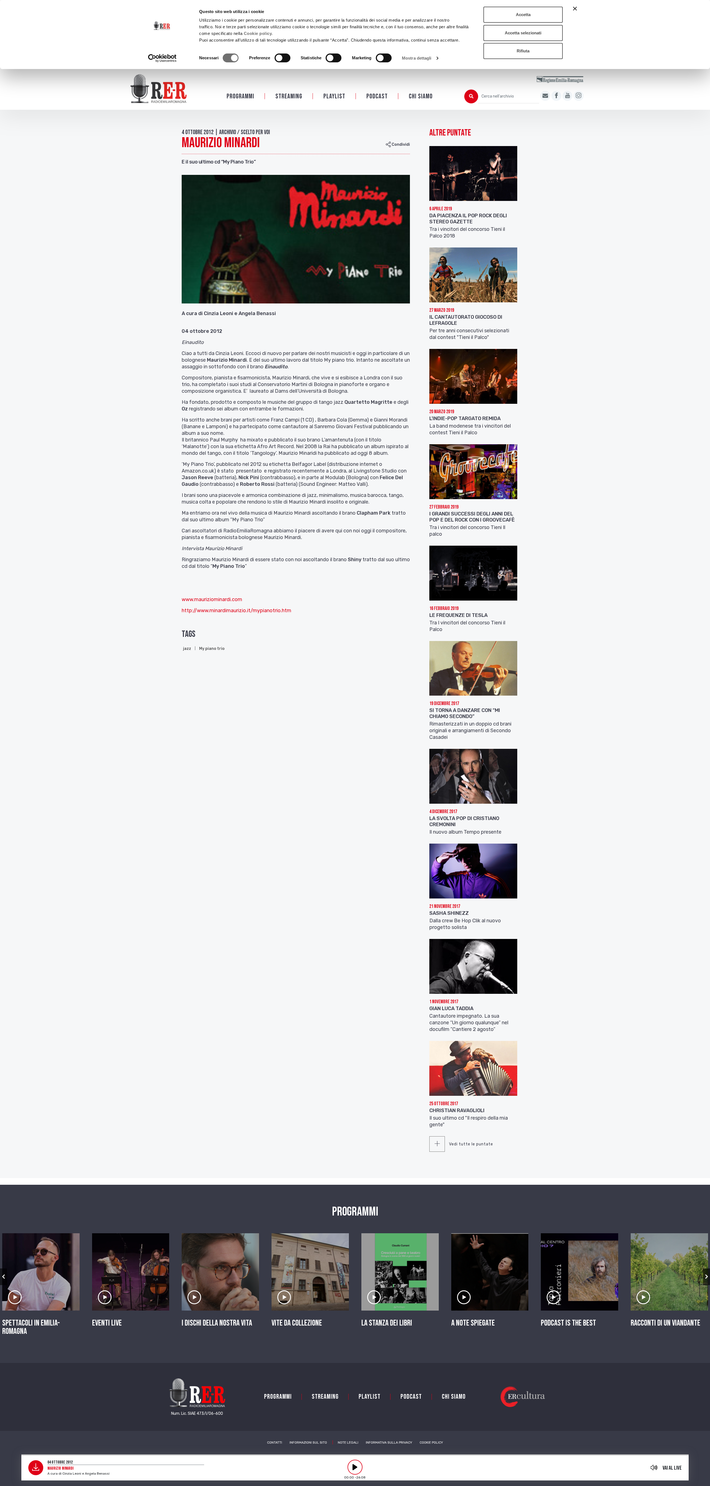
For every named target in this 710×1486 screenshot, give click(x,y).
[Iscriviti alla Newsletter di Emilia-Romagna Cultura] (545, 96)
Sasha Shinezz (449, 913)
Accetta (523, 14)
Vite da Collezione (297, 1323)
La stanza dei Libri (386, 1323)
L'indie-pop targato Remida (465, 418)
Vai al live (672, 1468)
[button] (3, 1276)
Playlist (334, 96)
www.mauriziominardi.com (212, 599)
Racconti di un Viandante (665, 1323)
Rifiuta (523, 50)
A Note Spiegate (473, 1323)
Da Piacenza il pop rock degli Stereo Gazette (468, 219)
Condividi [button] (400, 144)
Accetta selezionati (523, 32)
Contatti (274, 1442)
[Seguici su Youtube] (567, 96)
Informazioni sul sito (308, 1442)
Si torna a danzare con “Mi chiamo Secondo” (464, 713)
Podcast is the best (568, 1323)
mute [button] (653, 1467)
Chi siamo (421, 96)
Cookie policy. (258, 33)
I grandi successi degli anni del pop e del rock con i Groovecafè (472, 517)
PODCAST (377, 96)
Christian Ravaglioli (457, 1110)
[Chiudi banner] (575, 9)
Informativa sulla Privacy (389, 1442)
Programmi (240, 96)
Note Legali (348, 1442)
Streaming (288, 96)
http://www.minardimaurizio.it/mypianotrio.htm (236, 610)
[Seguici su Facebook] (556, 96)
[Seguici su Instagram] (579, 96)
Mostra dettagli (417, 58)
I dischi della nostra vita (217, 1323)
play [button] (355, 1467)
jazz (187, 648)
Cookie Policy (431, 1442)
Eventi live (107, 1323)
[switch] (282, 57)
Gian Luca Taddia (451, 1008)
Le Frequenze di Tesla (458, 615)
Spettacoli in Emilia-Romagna (31, 1327)
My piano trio (212, 648)
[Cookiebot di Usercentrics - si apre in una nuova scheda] (162, 58)
